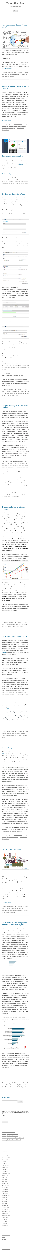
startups (23, 126)
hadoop (24, 393)
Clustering (14, 391)
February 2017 (5, 1155)
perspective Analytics (24, 494)
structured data (14, 837)
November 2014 (6, 1191)
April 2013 (4, 1223)
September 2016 (6, 1157)
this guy (21, 164)
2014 (3, 908)
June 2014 (4, 1199)
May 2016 (4, 1161)
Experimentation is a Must (11, 849)
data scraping (21, 733)
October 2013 (5, 1213)
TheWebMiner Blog (15, 3)
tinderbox (26, 181)
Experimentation (6, 910)
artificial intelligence (16, 179)
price (18, 74)
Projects (4, 1239)
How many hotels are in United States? (11, 1140)
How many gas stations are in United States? (13, 1138)
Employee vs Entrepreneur (8, 1132)
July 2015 (4, 1177)
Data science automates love (12, 156)
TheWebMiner (5, 128)
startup (19, 126)
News (24, 1083)
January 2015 (5, 1187)
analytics (4, 74)
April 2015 (4, 1181)
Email (3, 1115)
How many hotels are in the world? (10, 1136)
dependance (19, 393)
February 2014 (5, 1207)
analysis (4, 179)
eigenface (11, 181)
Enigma (4, 753)
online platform (9, 735)
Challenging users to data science (14, 637)
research (12, 910)
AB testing (7, 908)
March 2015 (5, 1183)
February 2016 (5, 1165)
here (8, 708)
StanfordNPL (17, 181)
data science (5, 181)
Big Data (9, 391)
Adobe (12, 908)
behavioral (9, 624)
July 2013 (4, 1219)
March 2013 (5, 1225)
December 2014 (6, 1189)
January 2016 (5, 1167)
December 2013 (6, 1211)
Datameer (6, 393)
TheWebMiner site (6, 1249)
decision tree (12, 393)
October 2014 (5, 1193)
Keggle (3, 735)
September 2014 (6, 1195)
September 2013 (6, 1215)
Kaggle (4, 652)
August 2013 (5, 1217)
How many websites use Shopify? (10, 1134)
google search (13, 74)
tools (28, 393)
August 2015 (5, 1175)
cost (8, 74)
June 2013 (4, 1221)
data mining (15, 624)
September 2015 (6, 1173)
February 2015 (5, 1185)
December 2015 (6, 1169)
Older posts (6, 1097)
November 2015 (6, 1171)
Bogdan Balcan (9, 76)
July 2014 (4, 1197)
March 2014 (5, 1205)
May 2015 (4, 1179)
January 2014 (5, 1209)
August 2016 (5, 1159)
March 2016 (5, 1163)
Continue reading (7, 68)
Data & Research (18, 72)
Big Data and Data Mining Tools (13, 194)
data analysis (25, 179)
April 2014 (4, 1203)
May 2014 (4, 1201)
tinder (22, 181)
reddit (20, 624)
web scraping (12, 128)
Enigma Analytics (8, 748)
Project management (12, 126)
